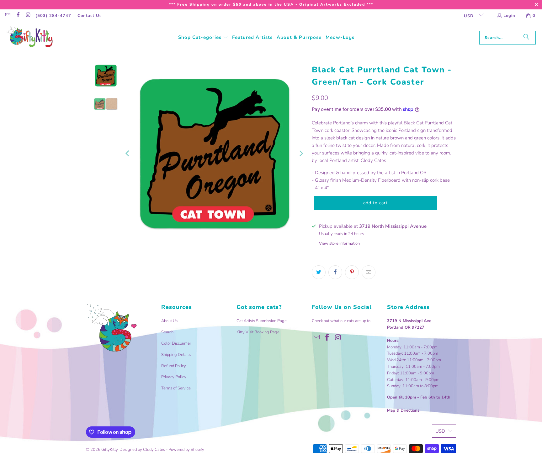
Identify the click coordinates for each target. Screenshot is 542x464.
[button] (203, 37)
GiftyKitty (109, 449)
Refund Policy (173, 366)
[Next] (301, 153)
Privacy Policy (173, 377)
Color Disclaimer (176, 343)
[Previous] (128, 153)
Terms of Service (176, 388)
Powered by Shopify (186, 449)
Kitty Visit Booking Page (257, 332)
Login (509, 15)
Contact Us (89, 15)
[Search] (526, 37)
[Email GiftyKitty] (7, 15)
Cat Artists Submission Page (261, 321)
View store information (339, 243)
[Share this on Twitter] (319, 272)
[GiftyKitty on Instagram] (28, 15)
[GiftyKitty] (29, 37)
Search (167, 332)
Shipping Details (176, 354)
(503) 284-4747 (53, 15)
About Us (169, 321)
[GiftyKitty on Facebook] (17, 15)
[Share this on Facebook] (335, 272)
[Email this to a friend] (368, 272)
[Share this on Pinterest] (352, 272)
